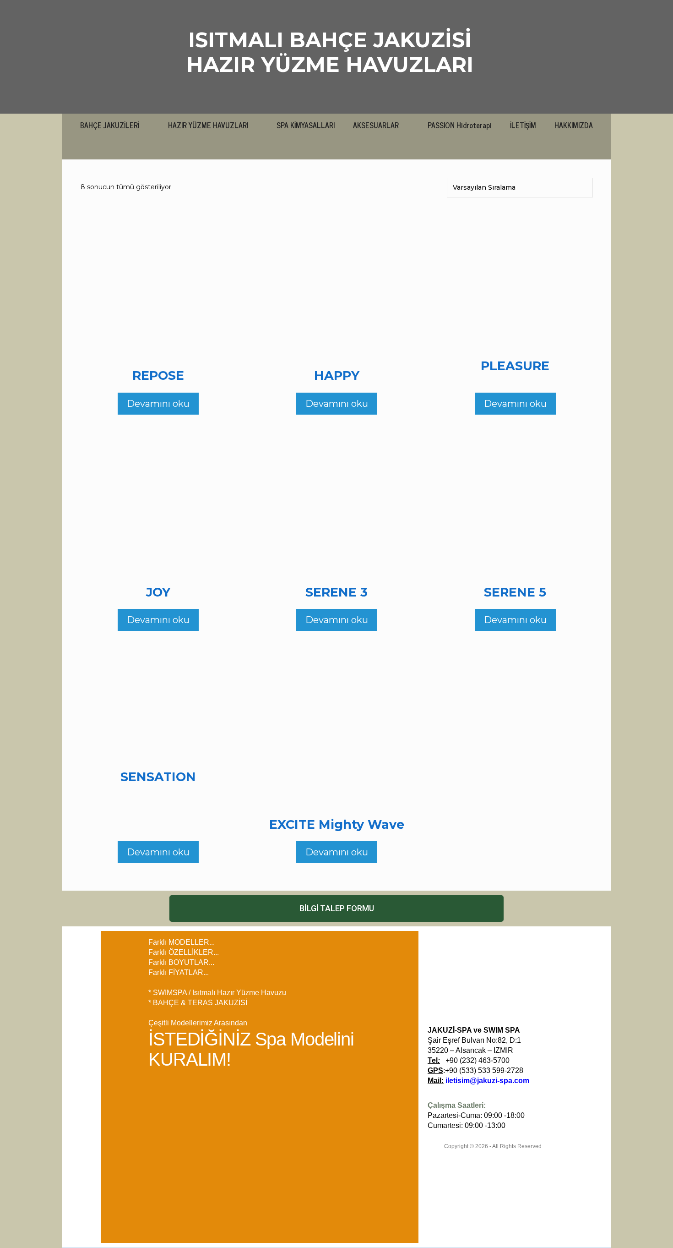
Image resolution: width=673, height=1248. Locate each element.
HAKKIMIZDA (573, 125)
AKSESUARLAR (376, 125)
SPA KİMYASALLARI (306, 125)
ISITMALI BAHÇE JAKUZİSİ (330, 39)
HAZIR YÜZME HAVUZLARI (329, 64)
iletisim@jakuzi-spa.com (487, 1080)
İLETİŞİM (523, 125)
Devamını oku (158, 403)
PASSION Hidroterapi (460, 125)
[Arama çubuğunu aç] (337, 148)
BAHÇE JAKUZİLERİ (109, 125)
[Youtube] (577, 941)
